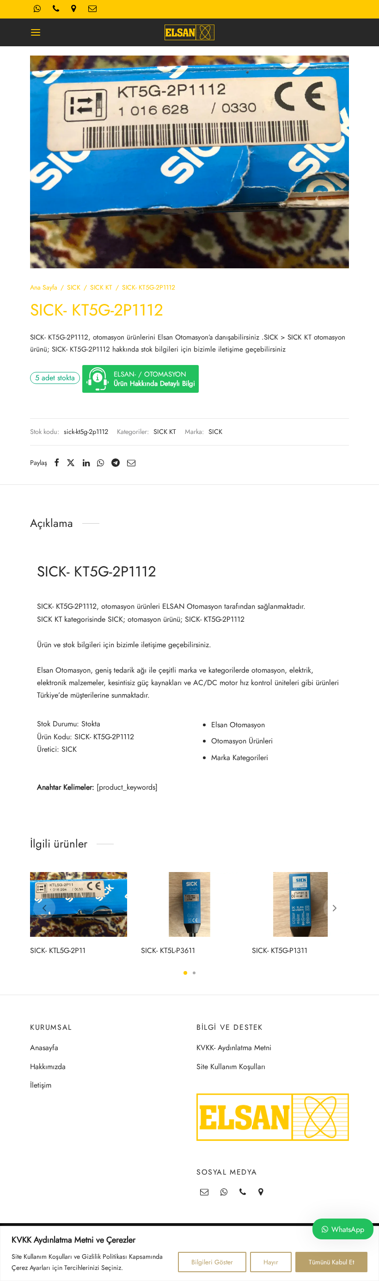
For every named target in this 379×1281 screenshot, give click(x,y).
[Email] (131, 462)
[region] (189, 1253)
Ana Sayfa (43, 287)
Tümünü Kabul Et (331, 1262)
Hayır (270, 1262)
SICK (73, 287)
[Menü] (35, 32)
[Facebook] (56, 462)
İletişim (40, 1085)
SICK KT (101, 287)
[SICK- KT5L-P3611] (189, 904)
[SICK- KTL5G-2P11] (78, 904)
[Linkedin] (86, 462)
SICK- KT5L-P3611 (168, 950)
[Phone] (243, 1192)
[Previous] (44, 908)
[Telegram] (115, 462)
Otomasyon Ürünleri (242, 741)
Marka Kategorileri (239, 757)
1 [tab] (185, 973)
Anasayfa (44, 1047)
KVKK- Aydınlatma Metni (233, 1047)
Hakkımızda (48, 1066)
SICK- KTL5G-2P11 (58, 950)
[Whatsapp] (100, 462)
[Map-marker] (261, 1192)
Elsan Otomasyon (238, 724)
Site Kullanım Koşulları (230, 1066)
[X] (71, 462)
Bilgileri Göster (212, 1262)
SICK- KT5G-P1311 (279, 950)
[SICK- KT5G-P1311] (300, 904)
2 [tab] (194, 973)
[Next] (335, 908)
